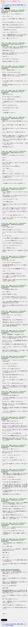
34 (1, 569)
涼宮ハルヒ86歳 (9, 625)
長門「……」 (8, 6)
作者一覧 (14, 4)
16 (1, 285)
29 (1, 469)
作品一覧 (9, 4)
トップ (4, 4)
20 (1, 356)
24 (1, 417)
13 (1, 223)
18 (1, 311)
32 (1, 523)
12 (1, 188)
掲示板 (18, 4)
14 (1, 256)
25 (1, 445)
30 (1, 498)
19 (1, 330)
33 (1, 539)
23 (1, 391)
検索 (22, 4)
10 (1, 151)
